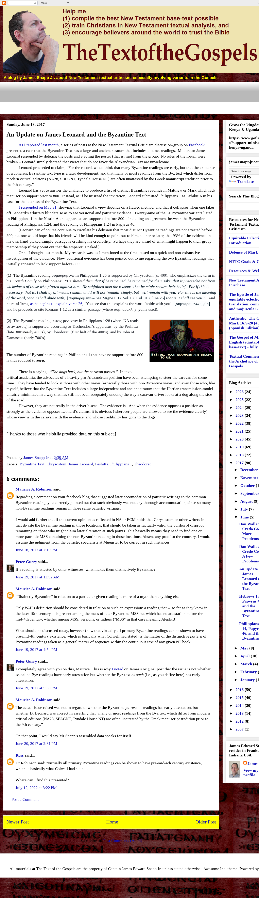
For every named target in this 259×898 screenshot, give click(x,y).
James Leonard (80, 464)
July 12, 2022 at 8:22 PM (36, 787)
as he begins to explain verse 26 (56, 303)
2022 (240, 423)
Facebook (197, 145)
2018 (240, 455)
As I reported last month (39, 145)
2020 (240, 439)
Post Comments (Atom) (122, 840)
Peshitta (101, 464)
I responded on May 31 (37, 207)
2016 (240, 689)
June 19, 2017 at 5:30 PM (36, 688)
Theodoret (142, 464)
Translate (245, 181)
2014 (240, 705)
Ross (20, 755)
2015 (240, 697)
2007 (240, 729)
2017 (240, 463)
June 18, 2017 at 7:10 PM (36, 550)
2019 (240, 447)
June (245, 517)
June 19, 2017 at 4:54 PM (36, 649)
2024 (240, 407)
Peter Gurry (26, 561)
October (248, 485)
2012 (240, 721)
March (246, 664)
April (245, 656)
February (249, 672)
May (244, 648)
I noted (117, 669)
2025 (240, 399)
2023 (240, 415)
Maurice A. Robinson (34, 489)
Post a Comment (25, 799)
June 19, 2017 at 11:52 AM (38, 577)
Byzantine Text (32, 464)
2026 (240, 391)
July (244, 509)
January (248, 679)
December (249, 469)
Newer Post (17, 821)
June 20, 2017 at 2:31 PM (36, 743)
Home (112, 821)
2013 (240, 713)
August (247, 501)
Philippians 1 (121, 464)
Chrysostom (56, 464)
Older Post (205, 821)
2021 (240, 431)
